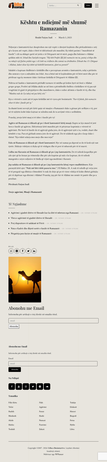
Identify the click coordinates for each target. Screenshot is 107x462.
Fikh (41, 402)
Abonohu (14, 326)
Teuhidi (11, 429)
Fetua (72, 420)
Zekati (41, 429)
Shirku (11, 424)
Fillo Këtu (12, 402)
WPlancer (59, 454)
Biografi (73, 416)
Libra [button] (88, 5)
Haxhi (41, 416)
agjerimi (19, 192)
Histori (73, 411)
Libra (72, 429)
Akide (10, 420)
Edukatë (73, 407)
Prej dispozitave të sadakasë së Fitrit (27, 223)
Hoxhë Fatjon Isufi (43, 37)
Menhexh (12, 416)
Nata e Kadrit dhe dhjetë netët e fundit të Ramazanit (35, 228)
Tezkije (73, 402)
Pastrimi (42, 424)
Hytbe (72, 424)
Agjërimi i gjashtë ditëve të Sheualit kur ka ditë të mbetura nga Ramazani (45, 212)
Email (10, 358)
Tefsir (10, 407)
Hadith (11, 411)
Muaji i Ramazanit (33, 192)
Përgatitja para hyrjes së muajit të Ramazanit (31, 233)
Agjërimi (42, 407)
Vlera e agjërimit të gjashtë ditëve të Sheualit (31, 218)
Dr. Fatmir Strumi (89, 213)
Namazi (42, 420)
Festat (41, 411)
